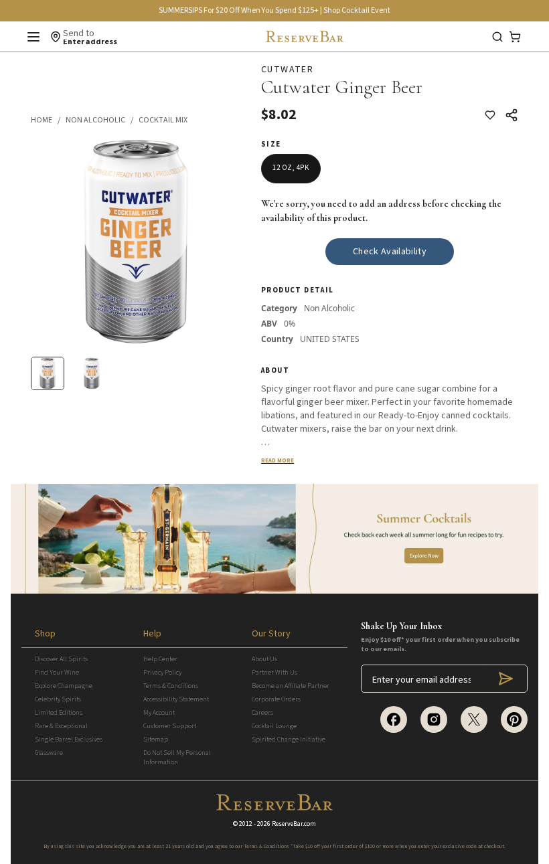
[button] (48, 120)
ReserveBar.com (294, 824)
